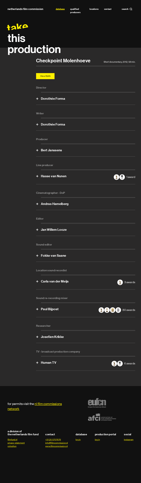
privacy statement (16, 443)
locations (94, 9)
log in (78, 439)
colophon (12, 446)
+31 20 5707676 (53, 439)
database (60, 9)
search (125, 9)
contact (107, 9)
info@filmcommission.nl (56, 443)
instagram (128, 439)
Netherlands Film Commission (25, 9)
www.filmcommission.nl (56, 446)
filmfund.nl (12, 439)
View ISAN (45, 76)
